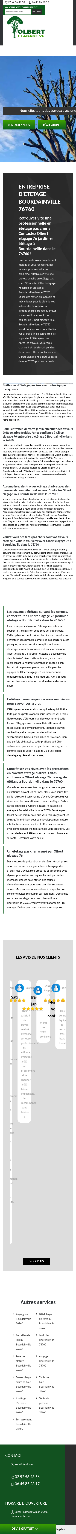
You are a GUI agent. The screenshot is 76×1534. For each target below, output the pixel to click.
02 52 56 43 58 (16, 2)
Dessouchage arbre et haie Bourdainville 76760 (23, 1384)
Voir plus (37, 1261)
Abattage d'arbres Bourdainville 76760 (23, 1405)
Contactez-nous (19, 125)
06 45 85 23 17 (40, 2)
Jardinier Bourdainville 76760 (46, 1340)
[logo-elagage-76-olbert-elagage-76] (26, 27)
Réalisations (51, 125)
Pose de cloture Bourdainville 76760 (23, 1363)
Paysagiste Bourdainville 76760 (23, 1319)
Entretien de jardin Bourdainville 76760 (23, 1342)
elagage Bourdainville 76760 (46, 1361)
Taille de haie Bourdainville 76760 (46, 1384)
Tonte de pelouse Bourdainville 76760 (46, 1405)
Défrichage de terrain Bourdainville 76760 (46, 1321)
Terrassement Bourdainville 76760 (24, 1424)
